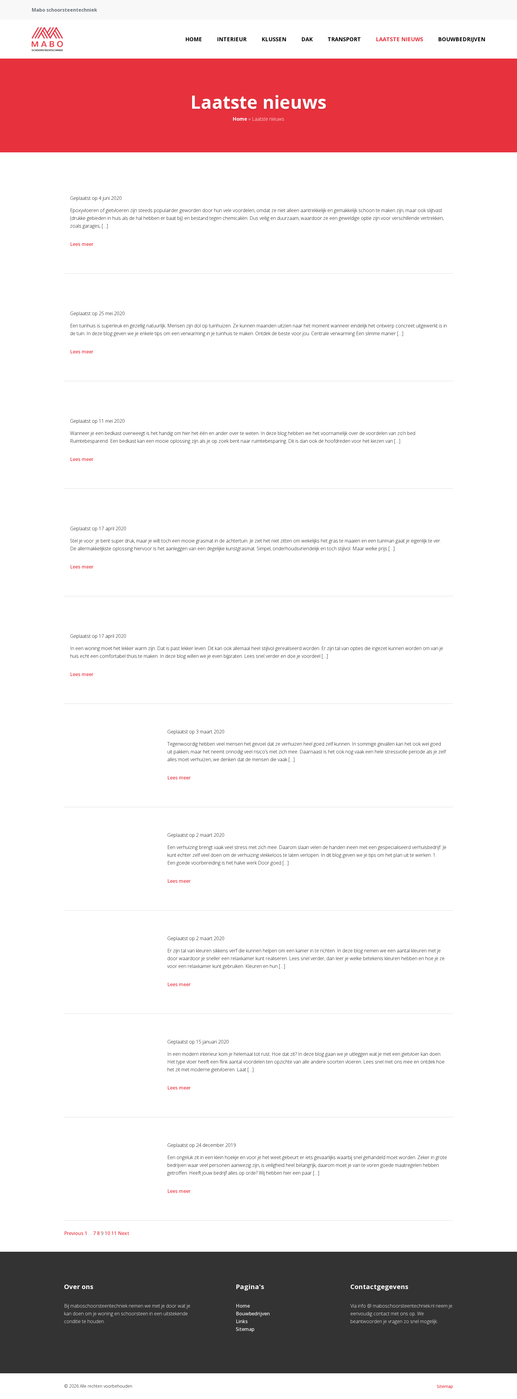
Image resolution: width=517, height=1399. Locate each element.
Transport (344, 39)
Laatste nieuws (399, 39)
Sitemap (245, 1329)
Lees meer (81, 244)
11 (114, 1233)
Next (123, 1233)
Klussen (273, 39)
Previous (73, 1233)
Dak (307, 39)
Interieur (232, 39)
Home (193, 39)
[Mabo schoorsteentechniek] (47, 39)
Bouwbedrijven (461, 39)
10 (107, 1233)
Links (242, 1321)
